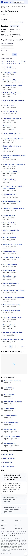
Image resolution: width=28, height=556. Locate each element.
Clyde (15, 6)
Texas (2, 6)
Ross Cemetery (9, 395)
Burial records (18, 528)
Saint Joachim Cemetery (12, 381)
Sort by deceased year (7, 43)
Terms (16, 523)
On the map (16, 26)
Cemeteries (4, 523)
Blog (16, 525)
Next (22, 346)
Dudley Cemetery (10, 429)
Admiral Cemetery (10, 443)
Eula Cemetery (9, 388)
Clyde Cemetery (21, 6)
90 (17, 346)
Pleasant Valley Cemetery (13, 402)
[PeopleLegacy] (6, 2)
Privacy (3, 525)
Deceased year (5, 50)
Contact (3, 528)
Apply (14, 54)
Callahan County (9, 6)
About (2, 520)
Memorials (17, 520)
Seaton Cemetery (10, 408)
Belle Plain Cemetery (11, 422)
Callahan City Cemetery (12, 436)
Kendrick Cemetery (10, 415)
